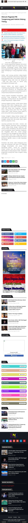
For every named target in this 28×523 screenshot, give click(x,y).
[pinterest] (24, 441)
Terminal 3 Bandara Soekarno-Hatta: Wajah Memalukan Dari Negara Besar (16, 494)
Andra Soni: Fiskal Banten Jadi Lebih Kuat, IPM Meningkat (17, 472)
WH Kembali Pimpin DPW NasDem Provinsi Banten (16, 412)
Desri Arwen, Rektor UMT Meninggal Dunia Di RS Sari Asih (17, 320)
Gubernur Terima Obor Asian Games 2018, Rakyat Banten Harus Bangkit (17, 183)
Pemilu (13, 399)
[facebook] (7, 234)
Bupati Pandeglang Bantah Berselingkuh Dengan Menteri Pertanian (16, 509)
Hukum (6, 12)
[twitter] (20, 234)
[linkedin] (21, 441)
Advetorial (13, 366)
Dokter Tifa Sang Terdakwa (15, 313)
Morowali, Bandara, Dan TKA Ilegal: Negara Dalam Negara (17, 170)
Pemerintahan (13, 395)
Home (2, 12)
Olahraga (13, 387)
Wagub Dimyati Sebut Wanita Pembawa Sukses (15, 418)
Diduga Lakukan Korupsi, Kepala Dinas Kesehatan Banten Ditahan (16, 176)
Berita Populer (8, 157)
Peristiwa (13, 403)
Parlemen (13, 391)
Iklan (19, 517)
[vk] (20, 240)
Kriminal (13, 378)
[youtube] (20, 237)
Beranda (10, 517)
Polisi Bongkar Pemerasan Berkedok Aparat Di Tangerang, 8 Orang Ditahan (17, 452)
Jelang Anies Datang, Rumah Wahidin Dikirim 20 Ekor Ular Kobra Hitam (17, 502)
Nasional (13, 382)
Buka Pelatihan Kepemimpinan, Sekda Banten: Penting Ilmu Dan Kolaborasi (16, 466)
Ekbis (13, 370)
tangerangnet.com (6, 24)
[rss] (20, 243)
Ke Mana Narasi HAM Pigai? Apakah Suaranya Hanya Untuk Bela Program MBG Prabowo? (17, 308)
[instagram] (7, 237)
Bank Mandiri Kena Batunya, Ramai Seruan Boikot (17, 300)
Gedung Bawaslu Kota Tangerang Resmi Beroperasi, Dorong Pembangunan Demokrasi (16, 426)
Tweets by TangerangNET (7, 485)
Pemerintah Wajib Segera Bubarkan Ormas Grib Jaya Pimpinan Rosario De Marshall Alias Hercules (17, 328)
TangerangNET (14, 519)
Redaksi (15, 517)
